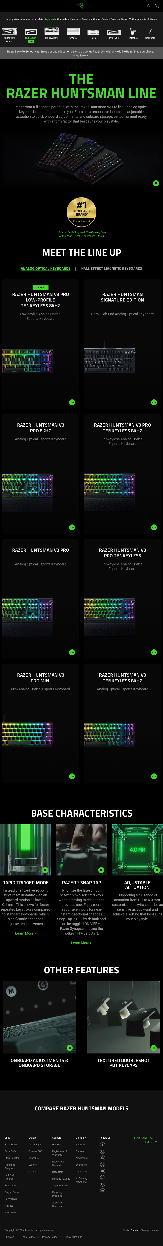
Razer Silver (11, 1199)
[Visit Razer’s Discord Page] (102, 1190)
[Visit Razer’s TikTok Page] (102, 1177)
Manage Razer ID (61, 1178)
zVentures (81, 1164)
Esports (32, 1164)
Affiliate (9, 1205)
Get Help (56, 1144)
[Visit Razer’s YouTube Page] (102, 1171)
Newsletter (10, 1212)
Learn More (25, 933)
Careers (80, 1151)
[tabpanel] (81, 543)
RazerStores (11, 1144)
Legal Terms (28, 1237)
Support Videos (60, 1185)
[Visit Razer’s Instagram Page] (102, 1151)
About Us (81, 1144)
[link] (80, 6)
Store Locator (12, 1158)
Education (10, 1185)
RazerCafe (10, 1151)
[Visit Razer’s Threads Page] (102, 1158)
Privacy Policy (49, 1237)
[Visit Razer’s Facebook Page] (102, 1145)
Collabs (32, 1171)
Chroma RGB (35, 1151)
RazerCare (57, 1172)
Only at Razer (12, 1192)
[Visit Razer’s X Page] (102, 1164)
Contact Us (82, 1171)
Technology (34, 1144)
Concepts (33, 1158)
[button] (4, 6)
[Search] (148, 6)
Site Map (9, 1237)
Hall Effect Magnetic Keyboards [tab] (111, 268)
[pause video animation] (158, 183)
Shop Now (80, 55)
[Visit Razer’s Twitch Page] (102, 1184)
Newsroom (82, 1158)
